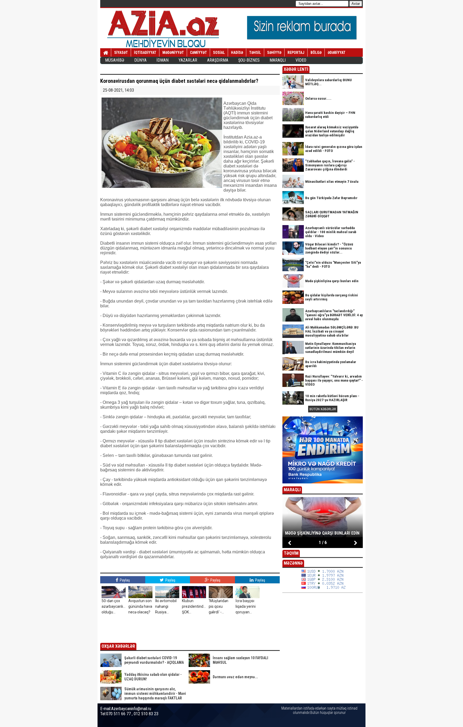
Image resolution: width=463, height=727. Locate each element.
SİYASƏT (121, 52)
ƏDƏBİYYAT (336, 52)
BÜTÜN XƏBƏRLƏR (322, 409)
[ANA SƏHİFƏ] (105, 53)
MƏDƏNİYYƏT (173, 52)
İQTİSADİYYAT (145, 52)
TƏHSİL (255, 52)
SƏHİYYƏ (274, 52)
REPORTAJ (295, 52)
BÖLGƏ (316, 52)
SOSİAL (219, 52)
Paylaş (124, 580)
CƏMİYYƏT (198, 52)
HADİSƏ (237, 52)
